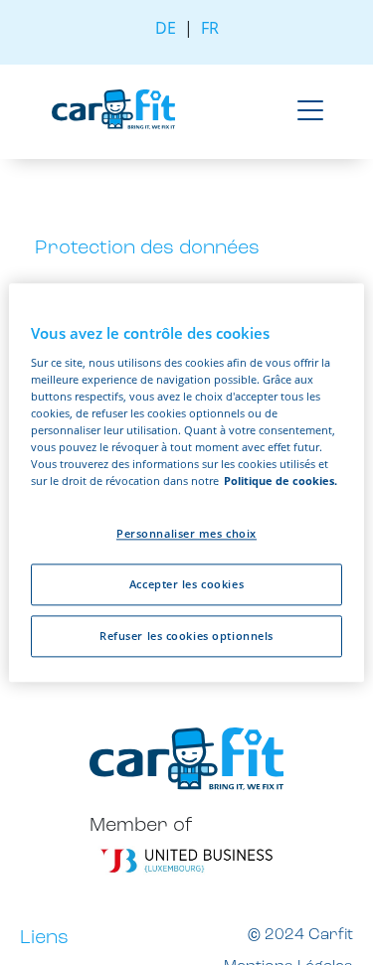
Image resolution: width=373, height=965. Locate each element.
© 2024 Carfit (300, 935)
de (165, 28)
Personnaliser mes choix (186, 533)
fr (210, 28)
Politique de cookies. (280, 480)
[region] (186, 482)
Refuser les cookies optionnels (186, 635)
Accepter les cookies (186, 583)
